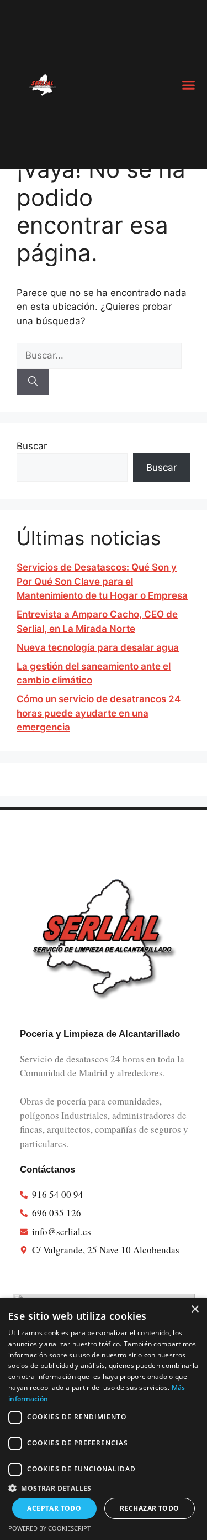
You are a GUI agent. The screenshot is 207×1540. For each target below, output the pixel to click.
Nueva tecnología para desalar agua (98, 647)
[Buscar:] (99, 355)
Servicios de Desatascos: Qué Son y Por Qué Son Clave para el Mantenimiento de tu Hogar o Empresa (102, 581)
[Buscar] (33, 382)
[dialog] (103, 1419)
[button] (188, 84)
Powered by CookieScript (49, 1528)
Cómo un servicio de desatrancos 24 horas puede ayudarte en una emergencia (99, 713)
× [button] (194, 1309)
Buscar (32, 446)
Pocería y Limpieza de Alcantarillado (100, 1034)
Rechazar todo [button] (149, 1508)
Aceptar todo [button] (54, 1508)
